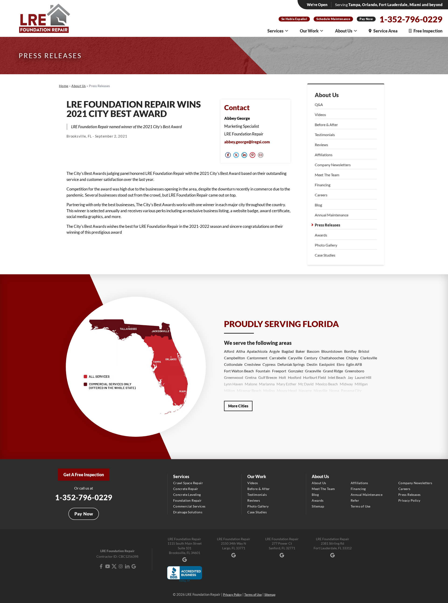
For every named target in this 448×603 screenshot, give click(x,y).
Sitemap (318, 506)
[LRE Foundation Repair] (44, 18)
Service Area (385, 30)
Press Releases (327, 225)
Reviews (321, 144)
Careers (321, 195)
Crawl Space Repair (188, 483)
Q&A (319, 104)
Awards (321, 235)
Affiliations (323, 154)
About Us (343, 30)
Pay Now (366, 19)
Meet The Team (327, 175)
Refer (355, 500)
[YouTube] (107, 566)
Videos (320, 114)
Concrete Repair (185, 489)
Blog (318, 205)
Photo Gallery (326, 245)
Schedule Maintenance (333, 19)
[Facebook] (101, 566)
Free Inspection (427, 30)
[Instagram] (120, 566)
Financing (322, 185)
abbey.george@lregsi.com (247, 141)
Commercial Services (189, 506)
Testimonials (325, 134)
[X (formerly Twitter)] (114, 566)
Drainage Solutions (187, 512)
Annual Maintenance (331, 215)
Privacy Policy (409, 500)
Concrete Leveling (187, 495)
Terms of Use (361, 506)
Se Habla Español (294, 19)
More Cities (238, 406)
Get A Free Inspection (83, 474)
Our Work (309, 30)
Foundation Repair (187, 500)
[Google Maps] (133, 566)
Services (275, 30)
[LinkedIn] (127, 566)
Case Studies (325, 255)
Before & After (326, 124)
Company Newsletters (333, 164)
